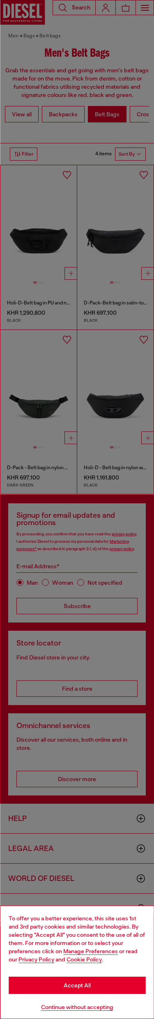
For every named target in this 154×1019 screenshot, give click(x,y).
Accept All (77, 985)
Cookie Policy (84, 959)
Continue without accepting (77, 1007)
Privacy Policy (36, 959)
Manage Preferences (90, 951)
